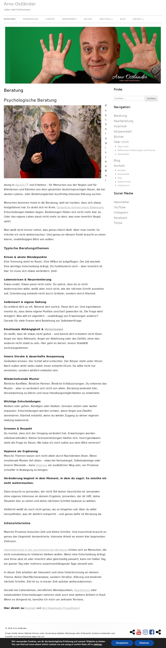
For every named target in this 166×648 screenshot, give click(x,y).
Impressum (124, 185)
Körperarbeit (69, 19)
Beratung (10, 19)
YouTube (119, 207)
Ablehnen (144, 642)
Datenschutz (124, 181)
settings (98, 644)
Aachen (22, 184)
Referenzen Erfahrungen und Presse (136, 150)
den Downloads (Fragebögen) (61, 608)
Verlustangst (54, 329)
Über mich (104, 19)
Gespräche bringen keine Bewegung (80, 207)
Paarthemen (82, 590)
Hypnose (50, 19)
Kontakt (137, 19)
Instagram (121, 212)
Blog (122, 19)
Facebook (120, 217)
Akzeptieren (122, 642)
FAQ (120, 178)
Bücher (88, 19)
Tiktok (118, 223)
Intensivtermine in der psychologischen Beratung (35, 549)
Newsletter (123, 154)
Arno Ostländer (20, 3)
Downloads (123, 174)
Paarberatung (30, 19)
